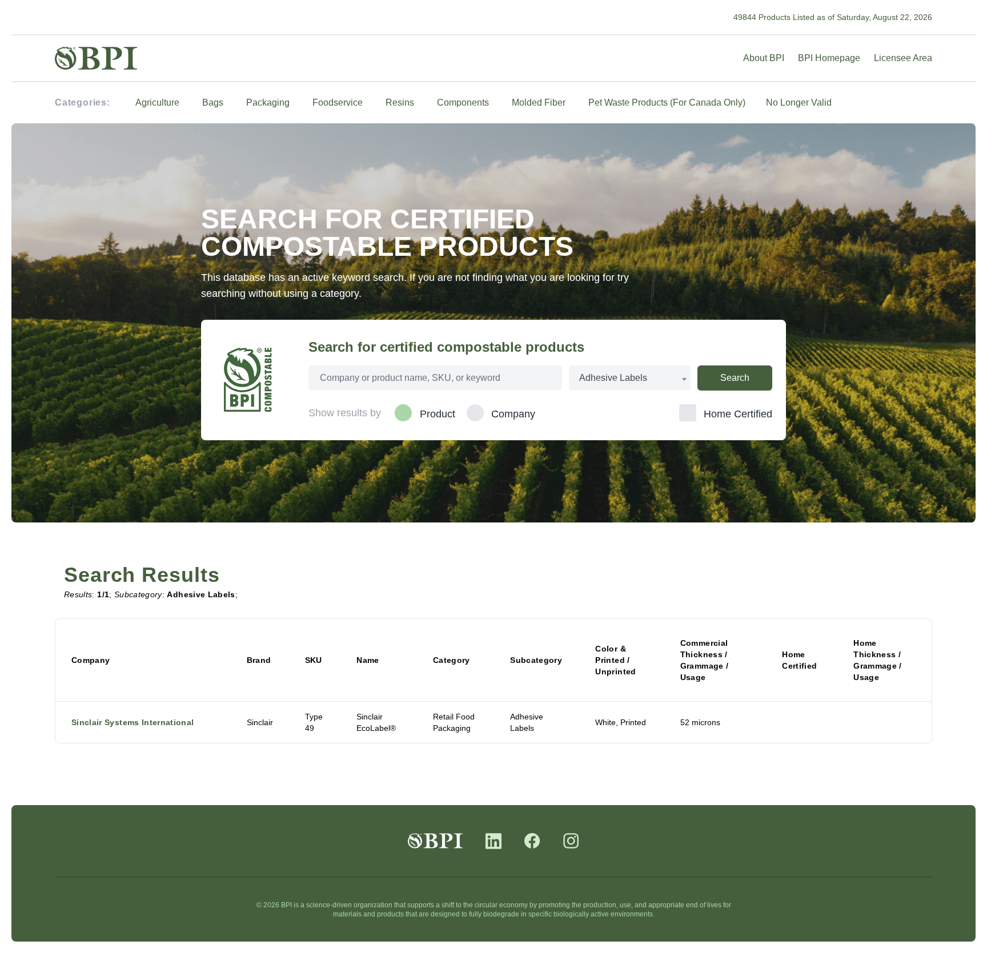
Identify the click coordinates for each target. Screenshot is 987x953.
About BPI (763, 58)
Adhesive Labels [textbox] (613, 378)
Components (463, 102)
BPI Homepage (829, 58)
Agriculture (157, 102)
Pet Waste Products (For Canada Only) (666, 102)
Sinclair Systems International (132, 722)
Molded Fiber (538, 102)
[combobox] (630, 378)
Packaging (268, 102)
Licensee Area (903, 58)
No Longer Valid (799, 102)
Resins (400, 102)
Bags (212, 102)
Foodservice (337, 102)
